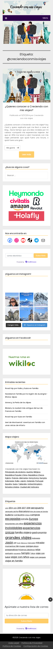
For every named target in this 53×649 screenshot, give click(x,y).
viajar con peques (38, 557)
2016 (19, 508)
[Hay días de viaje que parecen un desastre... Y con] (26, 314)
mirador (40, 542)
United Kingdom (34, 484)
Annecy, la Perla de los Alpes (18, 402)
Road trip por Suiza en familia (18, 416)
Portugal (39, 481)
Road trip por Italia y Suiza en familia (21, 388)
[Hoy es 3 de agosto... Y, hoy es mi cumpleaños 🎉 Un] (12, 299)
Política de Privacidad (31, 642)
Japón (23, 481)
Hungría (43, 478)
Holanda (31, 481)
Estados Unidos (12, 487)
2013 (6, 508)
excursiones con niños (14, 524)
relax (37, 549)
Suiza (15, 484)
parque (29, 546)
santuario (9, 553)
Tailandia (22, 484)
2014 (11, 508)
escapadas (13, 519)
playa (35, 546)
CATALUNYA (19, 515)
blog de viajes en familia (39, 512)
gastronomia (39, 532)
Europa (33, 519)
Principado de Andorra (15, 472)
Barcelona (24, 511)
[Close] (50, 599)
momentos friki (12, 546)
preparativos (11, 549)
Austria (29, 472)
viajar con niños (20, 557)
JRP (15, 543)
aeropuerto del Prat (12, 512)
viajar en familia (14, 560)
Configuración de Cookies (35, 646)
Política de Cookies (12, 646)
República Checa (36, 475)
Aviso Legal (13, 642)
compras (35, 514)
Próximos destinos (26, 549)
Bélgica (37, 472)
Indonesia (9, 481)
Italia (17, 481)
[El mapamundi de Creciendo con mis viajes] (26, 463)
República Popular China (16, 475)
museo (22, 546)
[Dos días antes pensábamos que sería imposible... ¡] (41, 299)
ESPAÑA (25, 519)
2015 (15, 508)
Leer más (26, 154)
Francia (15, 478)
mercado (31, 543)
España (8, 484)
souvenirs (17, 554)
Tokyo (32, 553)
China (27, 515)
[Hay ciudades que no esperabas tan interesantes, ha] (12, 314)
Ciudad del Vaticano (29, 487)
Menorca (24, 543)
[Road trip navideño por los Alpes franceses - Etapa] (41, 314)
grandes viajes (18, 537)
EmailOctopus (31, 262)
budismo (9, 514)
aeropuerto (37, 507)
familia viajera (23, 532)
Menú (45, 18)
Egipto (8, 478)
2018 (28, 508)
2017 (24, 508)
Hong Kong (34, 478)
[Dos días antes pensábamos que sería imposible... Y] (26, 299)
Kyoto (18, 543)
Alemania (23, 478)
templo (25, 553)
